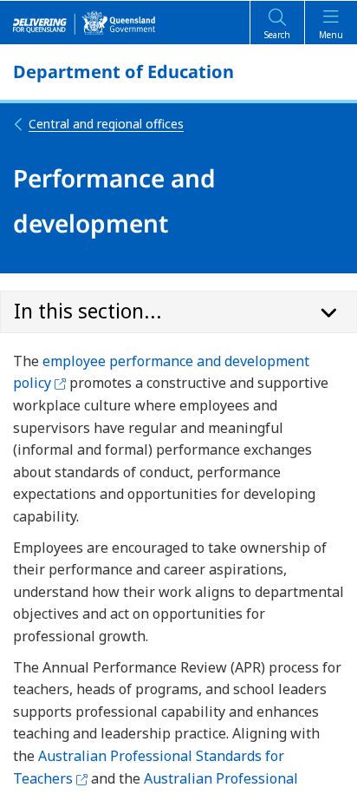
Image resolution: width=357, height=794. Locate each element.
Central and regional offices (106, 123)
